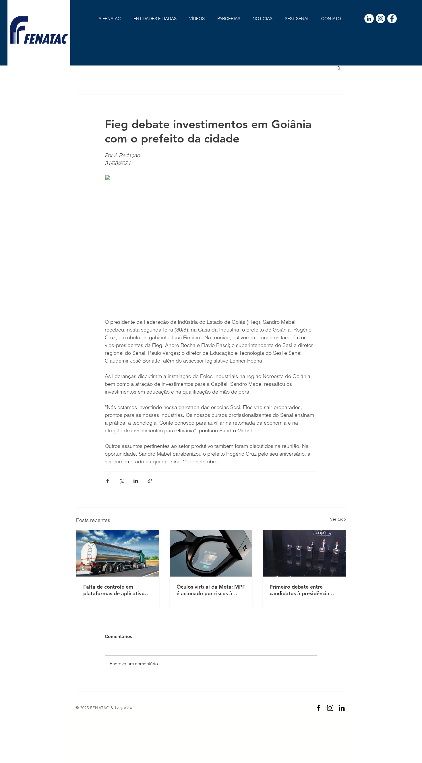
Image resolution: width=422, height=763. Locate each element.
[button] (338, 67)
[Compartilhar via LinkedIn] (135, 480)
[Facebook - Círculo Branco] (392, 18)
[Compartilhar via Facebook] (107, 480)
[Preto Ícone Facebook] (318, 708)
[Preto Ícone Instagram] (330, 708)
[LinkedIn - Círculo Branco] (369, 18)
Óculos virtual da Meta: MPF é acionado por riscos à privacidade (211, 590)
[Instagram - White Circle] (380, 18)
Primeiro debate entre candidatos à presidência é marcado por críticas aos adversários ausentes (302, 590)
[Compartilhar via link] (149, 480)
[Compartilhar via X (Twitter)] (121, 480)
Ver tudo (338, 519)
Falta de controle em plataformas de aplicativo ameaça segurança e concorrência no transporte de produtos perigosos (115, 590)
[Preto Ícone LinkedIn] (341, 708)
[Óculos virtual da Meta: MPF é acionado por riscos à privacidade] (211, 553)
